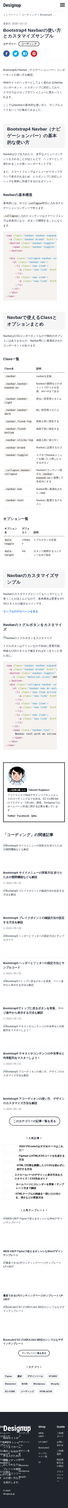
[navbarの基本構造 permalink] (1, 194)
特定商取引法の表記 (60, 1462)
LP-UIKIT (43, 1442)
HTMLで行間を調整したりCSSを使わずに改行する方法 (41, 1167)
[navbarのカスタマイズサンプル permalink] (1, 571)
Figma (8, 1376)
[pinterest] (34, 53)
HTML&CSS (46, 1391)
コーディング (29, 44)
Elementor (10, 1384)
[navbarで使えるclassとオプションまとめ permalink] (1, 313)
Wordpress (39, 1384)
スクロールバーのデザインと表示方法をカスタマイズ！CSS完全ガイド (39, 1176)
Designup (12, 5)
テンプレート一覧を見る (34, 1353)
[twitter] (15, 53)
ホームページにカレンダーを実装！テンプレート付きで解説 (40, 1186)
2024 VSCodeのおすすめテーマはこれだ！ (41, 1148)
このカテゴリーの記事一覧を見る (34, 1121)
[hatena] (25, 53)
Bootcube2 (43, 1447)
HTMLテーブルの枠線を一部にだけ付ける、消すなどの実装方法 (38, 1195)
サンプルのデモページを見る (20, 611)
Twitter (11, 816)
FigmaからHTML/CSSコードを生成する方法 (42, 1157)
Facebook (23, 816)
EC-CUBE (10, 1391)
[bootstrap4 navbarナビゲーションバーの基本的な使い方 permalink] (1, 124)
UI (39, 1462)
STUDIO (53, 1376)
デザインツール (35, 1376)
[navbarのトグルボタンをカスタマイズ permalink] (1, 624)
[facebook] (6, 53)
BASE (25, 1384)
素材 (19, 1376)
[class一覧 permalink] (1, 358)
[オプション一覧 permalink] (1, 518)
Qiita (34, 816)
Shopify (55, 1384)
